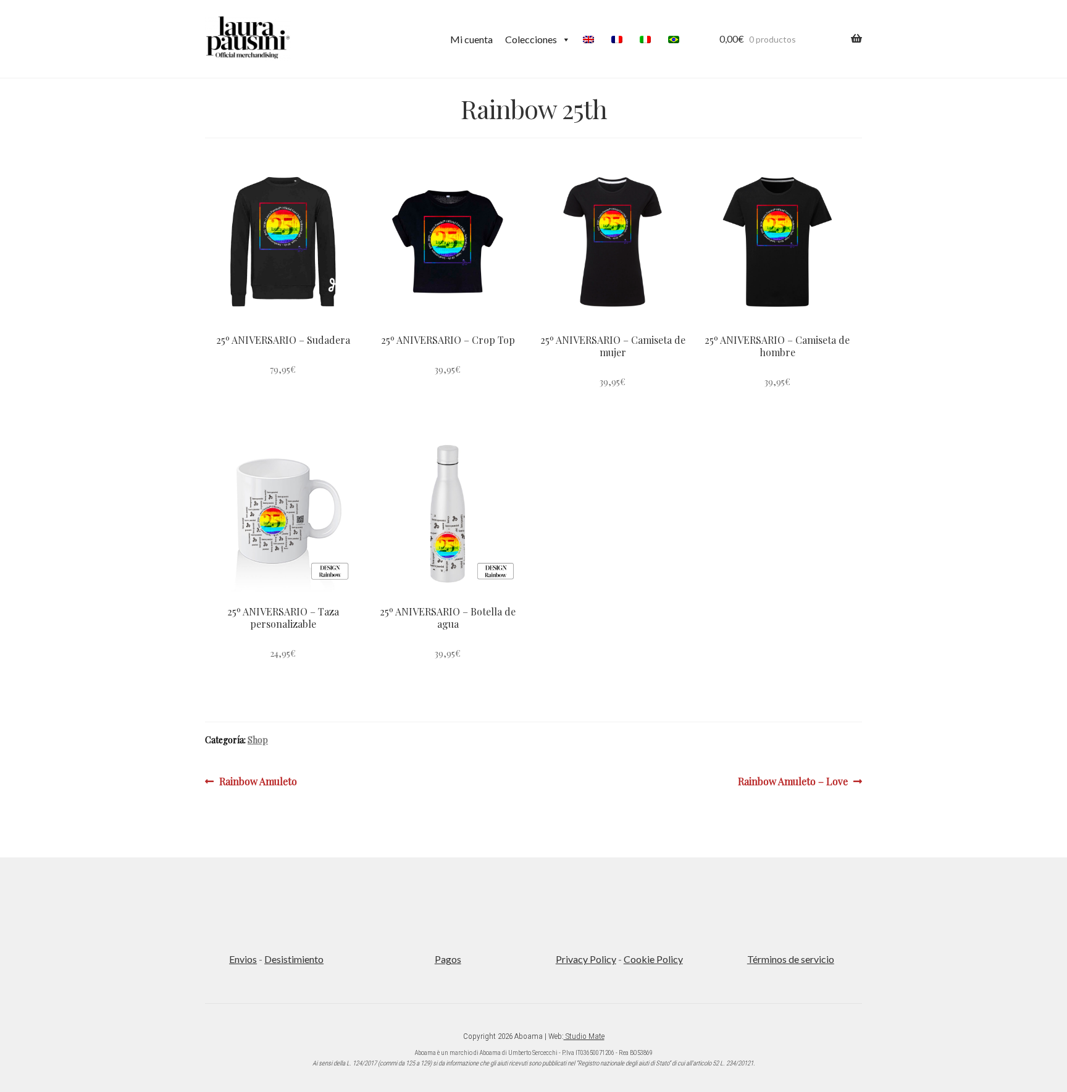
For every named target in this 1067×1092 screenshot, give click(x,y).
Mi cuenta (471, 39)
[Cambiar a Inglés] (591, 39)
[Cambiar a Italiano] (648, 39)
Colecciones (531, 39)
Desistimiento (294, 959)
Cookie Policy (653, 959)
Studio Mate (584, 1036)
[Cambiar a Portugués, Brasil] (676, 39)
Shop (258, 740)
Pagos (448, 959)
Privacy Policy (586, 959)
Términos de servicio (790, 959)
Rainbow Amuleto (258, 781)
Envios (243, 959)
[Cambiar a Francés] (619, 39)
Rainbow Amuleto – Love (793, 781)
